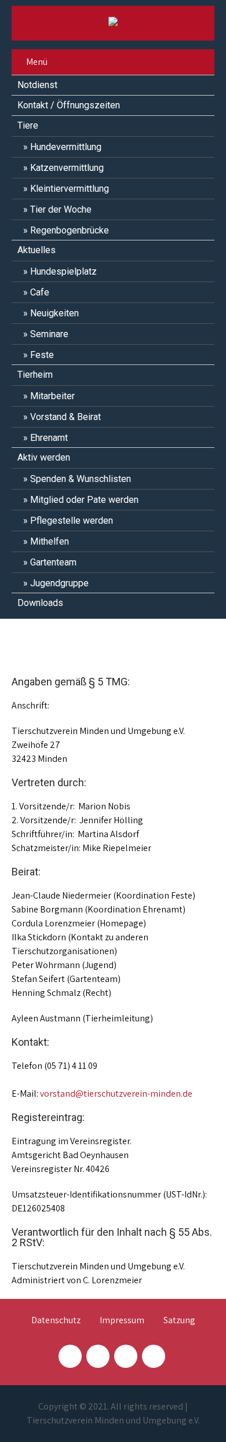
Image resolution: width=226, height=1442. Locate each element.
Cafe (39, 292)
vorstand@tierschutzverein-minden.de (116, 1093)
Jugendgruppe (59, 583)
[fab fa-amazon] (153, 1356)
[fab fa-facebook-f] (70, 1356)
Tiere (27, 125)
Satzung (179, 1320)
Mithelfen (49, 541)
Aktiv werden (43, 457)
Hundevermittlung (65, 146)
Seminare (49, 333)
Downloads (40, 602)
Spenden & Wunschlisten (80, 478)
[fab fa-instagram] (98, 1356)
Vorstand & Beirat (65, 416)
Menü (37, 62)
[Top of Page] (193, 1417)
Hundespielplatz (63, 271)
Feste (42, 354)
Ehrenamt (49, 437)
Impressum (122, 1320)
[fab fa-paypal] (125, 1356)
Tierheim (35, 374)
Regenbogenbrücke (69, 230)
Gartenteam (53, 562)
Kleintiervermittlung (69, 188)
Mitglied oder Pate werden (84, 499)
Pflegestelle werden (71, 520)
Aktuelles (36, 249)
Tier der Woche (61, 209)
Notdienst (37, 84)
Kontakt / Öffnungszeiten (68, 105)
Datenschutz (56, 1320)
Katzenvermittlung (67, 167)
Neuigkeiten (54, 313)
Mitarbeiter (52, 395)
